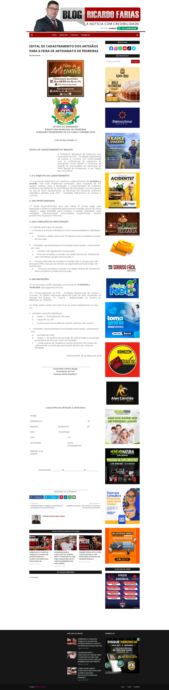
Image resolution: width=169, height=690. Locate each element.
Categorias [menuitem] (85, 35)
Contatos (137, 687)
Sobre (129, 687)
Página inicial (33, 42)
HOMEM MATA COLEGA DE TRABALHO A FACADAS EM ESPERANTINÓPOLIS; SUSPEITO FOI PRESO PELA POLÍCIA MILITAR (38, 556)
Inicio (123, 687)
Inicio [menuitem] (54, 35)
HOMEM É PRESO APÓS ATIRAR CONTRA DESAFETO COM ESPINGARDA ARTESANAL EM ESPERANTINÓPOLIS (90, 555)
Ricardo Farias (34, 55)
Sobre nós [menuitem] (63, 35)
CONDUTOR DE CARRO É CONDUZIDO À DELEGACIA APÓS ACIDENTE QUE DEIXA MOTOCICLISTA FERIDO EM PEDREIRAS (89, 672)
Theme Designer (40, 687)
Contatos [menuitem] (74, 35)
